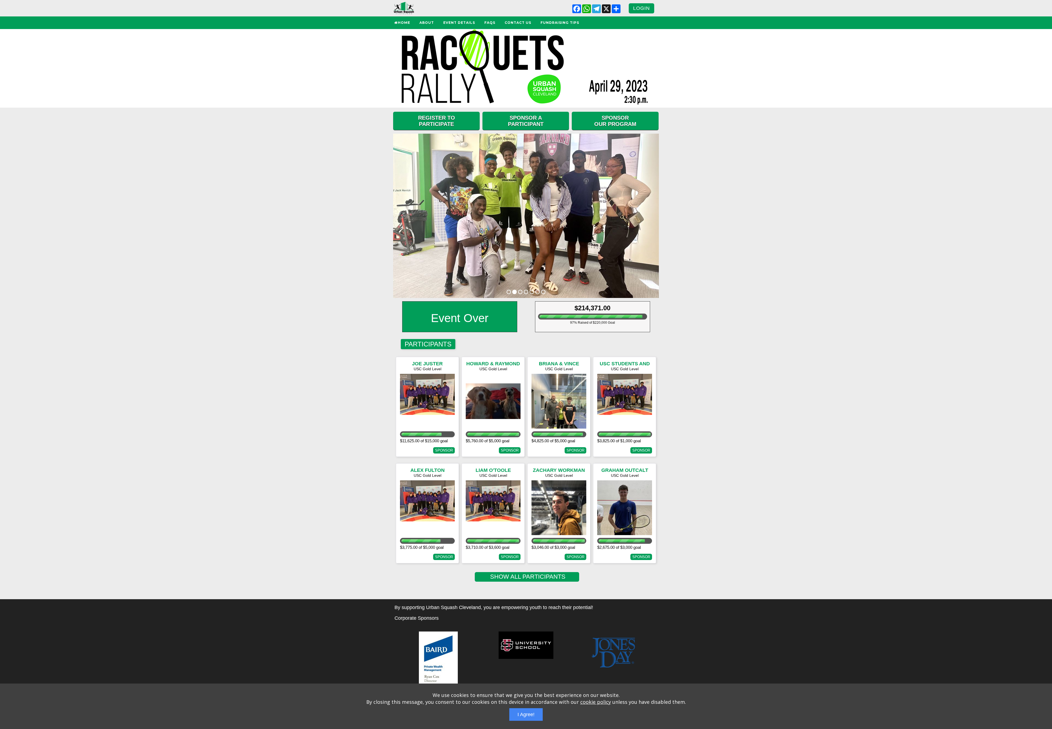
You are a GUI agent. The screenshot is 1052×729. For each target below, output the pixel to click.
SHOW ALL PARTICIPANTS (527, 576)
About (426, 23)
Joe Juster (427, 363)
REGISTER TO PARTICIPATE (436, 121)
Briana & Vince (559, 363)
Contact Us (518, 23)
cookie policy (595, 702)
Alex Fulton (427, 470)
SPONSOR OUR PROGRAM (615, 121)
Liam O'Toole (493, 470)
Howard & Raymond (493, 363)
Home (404, 23)
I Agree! (526, 714)
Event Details (459, 23)
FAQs (489, 23)
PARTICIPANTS (428, 344)
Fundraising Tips (560, 23)
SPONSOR (444, 450)
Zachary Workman (559, 470)
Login (641, 8)
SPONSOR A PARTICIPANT (526, 121)
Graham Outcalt (624, 470)
